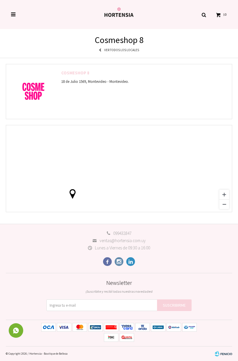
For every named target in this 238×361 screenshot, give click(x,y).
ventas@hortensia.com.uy (123, 240)
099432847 (122, 233)
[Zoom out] (224, 204)
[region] (119, 168)
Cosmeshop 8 (75, 73)
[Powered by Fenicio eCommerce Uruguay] (223, 353)
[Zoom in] (224, 194)
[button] (203, 14)
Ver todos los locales (121, 50)
